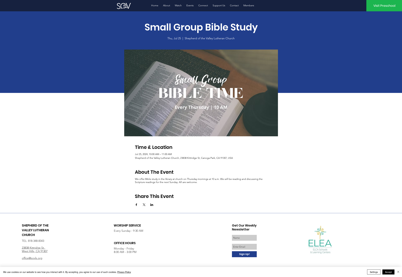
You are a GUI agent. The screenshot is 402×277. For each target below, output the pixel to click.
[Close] (398, 271)
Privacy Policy (124, 272)
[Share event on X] (144, 204)
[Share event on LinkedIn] (151, 204)
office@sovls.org (32, 258)
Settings (374, 272)
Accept (388, 272)
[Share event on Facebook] (136, 204)
